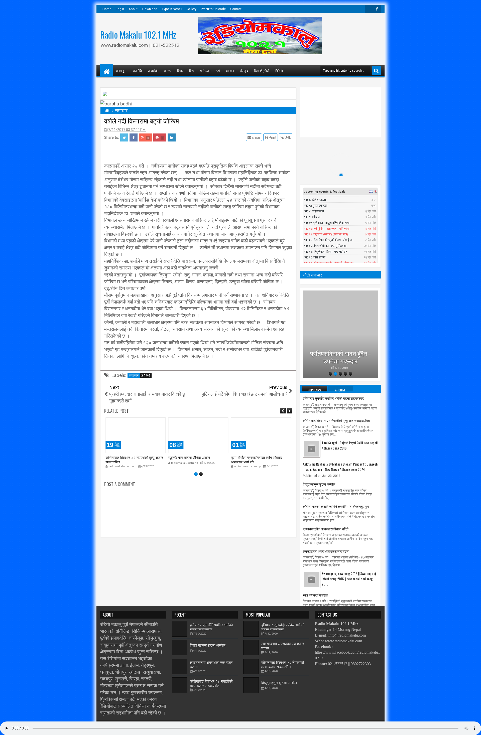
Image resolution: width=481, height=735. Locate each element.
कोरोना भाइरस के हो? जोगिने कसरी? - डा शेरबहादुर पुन (336, 506)
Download (149, 9)
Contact (236, 9)
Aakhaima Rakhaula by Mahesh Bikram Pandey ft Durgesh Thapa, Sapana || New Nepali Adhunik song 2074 (340, 466)
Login (120, 9)
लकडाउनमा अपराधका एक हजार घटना (326, 551)
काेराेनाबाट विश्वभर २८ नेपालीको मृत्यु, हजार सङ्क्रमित (134, 460)
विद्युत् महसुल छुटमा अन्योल (319, 484)
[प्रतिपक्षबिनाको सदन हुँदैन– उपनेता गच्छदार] (340, 334)
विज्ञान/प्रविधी (261, 70)
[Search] (376, 70)
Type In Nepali (172, 9)
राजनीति (137, 70)
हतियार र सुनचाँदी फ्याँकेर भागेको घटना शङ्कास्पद (333, 398)
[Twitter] (369, 9)
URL (287, 137)
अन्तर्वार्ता (153, 70)
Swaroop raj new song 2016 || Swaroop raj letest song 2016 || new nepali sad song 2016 (349, 578)
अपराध (167, 70)
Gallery (191, 9)
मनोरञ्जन (205, 70)
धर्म (218, 70)
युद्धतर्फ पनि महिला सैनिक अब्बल (189, 457)
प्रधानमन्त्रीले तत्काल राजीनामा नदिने (325, 528)
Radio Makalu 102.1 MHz (138, 34)
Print (272, 137)
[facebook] (377, 9)
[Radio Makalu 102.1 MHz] (106, 70)
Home (106, 9)
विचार (180, 70)
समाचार (139, 375)
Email (256, 137)
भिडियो (279, 70)
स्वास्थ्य (230, 70)
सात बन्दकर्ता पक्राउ (315, 595)
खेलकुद (244, 70)
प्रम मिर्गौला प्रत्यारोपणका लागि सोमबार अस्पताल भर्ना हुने (256, 460)
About (133, 9)
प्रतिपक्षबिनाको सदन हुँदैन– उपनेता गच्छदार (340, 355)
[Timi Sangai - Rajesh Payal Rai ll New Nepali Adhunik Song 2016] (311, 449)
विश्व (191, 70)
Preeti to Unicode (213, 9)
